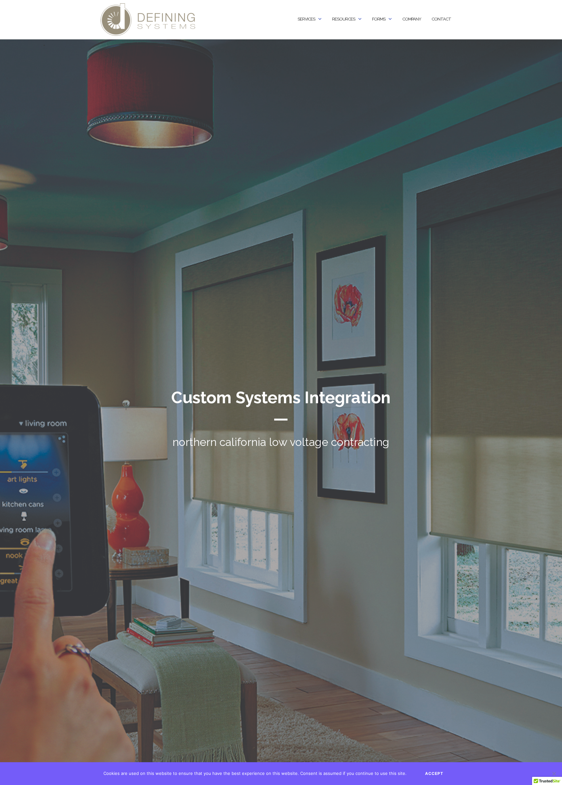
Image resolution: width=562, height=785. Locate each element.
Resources (343, 19)
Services (306, 19)
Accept (434, 773)
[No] (554, 773)
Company (411, 19)
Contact (441, 19)
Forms (378, 19)
